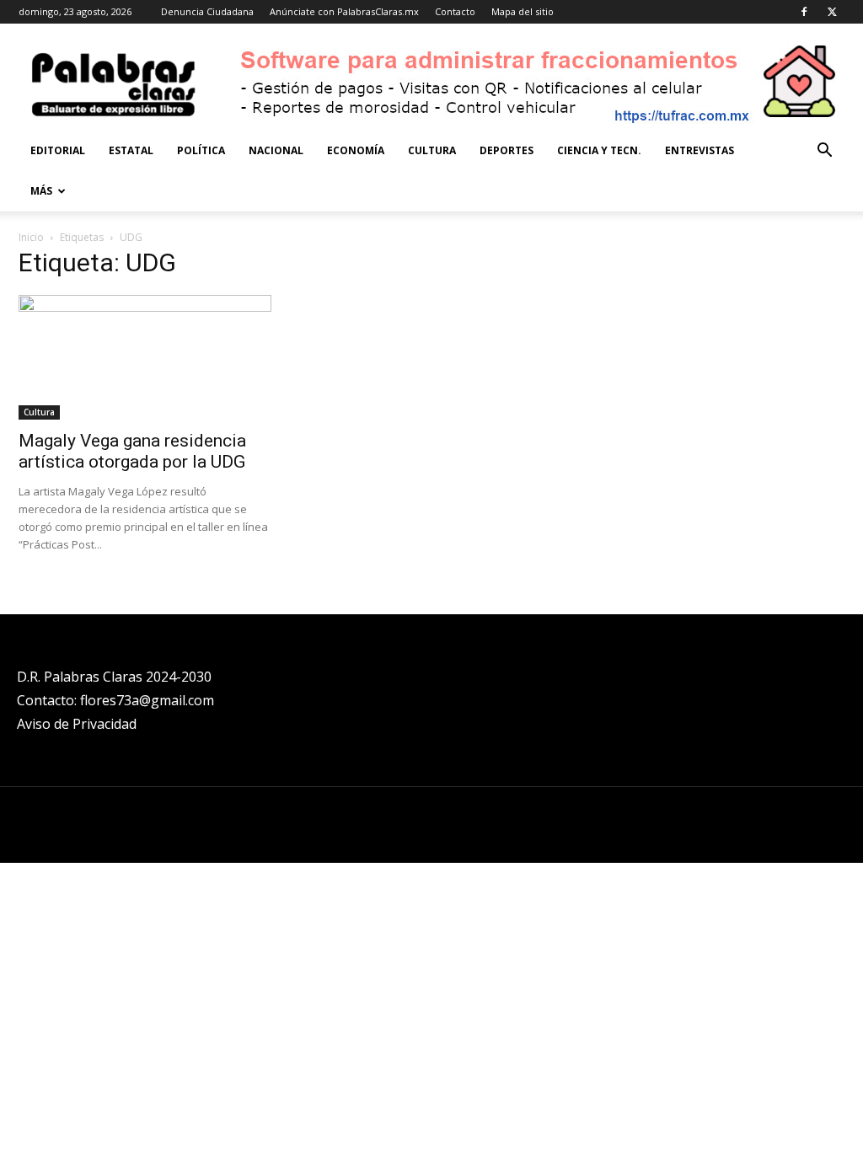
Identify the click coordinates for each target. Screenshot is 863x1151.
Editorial (57, 150)
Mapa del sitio (522, 11)
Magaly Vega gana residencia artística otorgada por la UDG (132, 451)
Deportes (506, 150)
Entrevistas (699, 150)
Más (41, 191)
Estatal (131, 150)
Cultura (432, 150)
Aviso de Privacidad (77, 724)
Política (201, 150)
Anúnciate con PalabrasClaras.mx (344, 11)
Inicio (31, 237)
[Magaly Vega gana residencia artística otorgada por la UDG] (145, 357)
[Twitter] (831, 12)
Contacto (455, 11)
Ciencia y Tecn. (599, 150)
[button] (824, 152)
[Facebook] (804, 12)
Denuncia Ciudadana (207, 11)
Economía (355, 150)
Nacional (276, 150)
